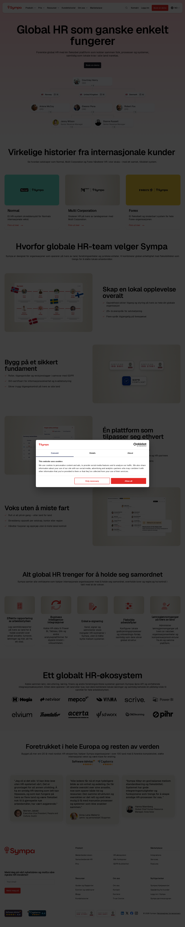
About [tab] (130, 453)
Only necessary (92, 481)
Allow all (128, 481)
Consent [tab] (55, 453)
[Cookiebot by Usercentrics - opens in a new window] (135, 445)
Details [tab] (92, 453)
